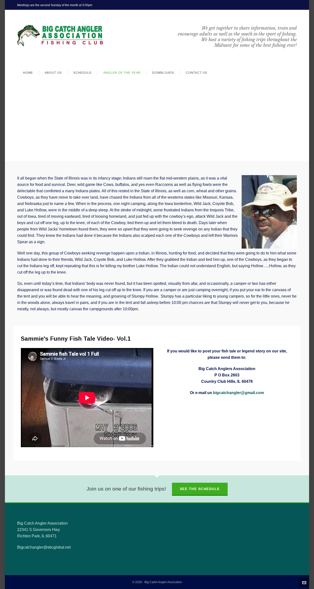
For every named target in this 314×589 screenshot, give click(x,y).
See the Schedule (200, 489)
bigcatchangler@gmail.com (238, 393)
